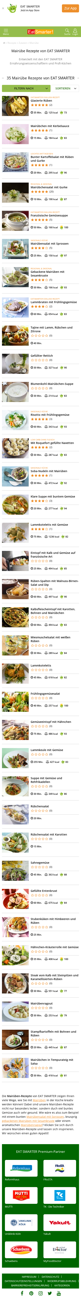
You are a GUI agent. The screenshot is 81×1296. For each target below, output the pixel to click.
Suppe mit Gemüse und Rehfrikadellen (46, 780)
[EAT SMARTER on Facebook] (22, 1293)
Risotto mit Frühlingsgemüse (50, 415)
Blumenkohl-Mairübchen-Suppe (52, 384)
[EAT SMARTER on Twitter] (49, 1293)
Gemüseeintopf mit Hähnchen (51, 722)
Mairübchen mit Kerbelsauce (50, 126)
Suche (67, 33)
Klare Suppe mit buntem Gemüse (53, 496)
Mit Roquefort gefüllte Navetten (52, 443)
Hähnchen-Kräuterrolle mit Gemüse (55, 947)
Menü (6, 33)
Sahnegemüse (40, 862)
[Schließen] (3, 8)
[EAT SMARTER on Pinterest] (31, 1293)
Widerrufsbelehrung (61, 1281)
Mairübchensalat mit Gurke (49, 187)
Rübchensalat (40, 806)
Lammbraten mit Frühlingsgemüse (54, 302)
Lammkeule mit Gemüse (47, 750)
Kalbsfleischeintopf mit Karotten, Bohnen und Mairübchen (53, 611)
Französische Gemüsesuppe (49, 215)
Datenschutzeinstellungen (23, 1281)
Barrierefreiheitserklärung (30, 1285)
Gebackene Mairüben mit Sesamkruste (47, 273)
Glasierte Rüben (41, 100)
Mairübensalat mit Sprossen (50, 243)
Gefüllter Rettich (42, 355)
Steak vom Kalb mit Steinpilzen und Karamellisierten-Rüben (54, 977)
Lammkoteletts (41, 665)
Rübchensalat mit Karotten (49, 834)
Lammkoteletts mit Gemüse (49, 524)
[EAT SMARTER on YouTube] (59, 1293)
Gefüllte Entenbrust (44, 891)
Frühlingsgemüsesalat (45, 693)
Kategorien (62, 1285)
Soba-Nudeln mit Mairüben (49, 471)
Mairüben (39, 1100)
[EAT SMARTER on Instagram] (40, 1293)
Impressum (29, 1276)
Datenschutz (50, 1276)
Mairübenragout (42, 1003)
